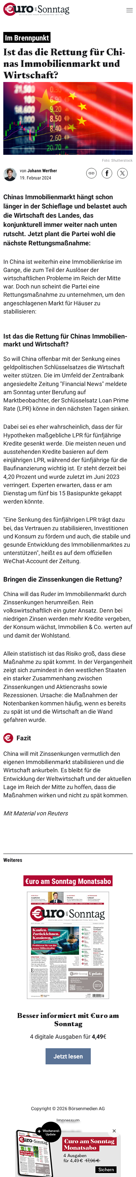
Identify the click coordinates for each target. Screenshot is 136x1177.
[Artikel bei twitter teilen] (122, 174)
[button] (123, 10)
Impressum (68, 1120)
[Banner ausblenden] (114, 1130)
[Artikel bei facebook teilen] (107, 174)
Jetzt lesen (68, 1056)
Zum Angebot (68, 1149)
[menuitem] (36, 13)
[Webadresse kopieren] (91, 173)
